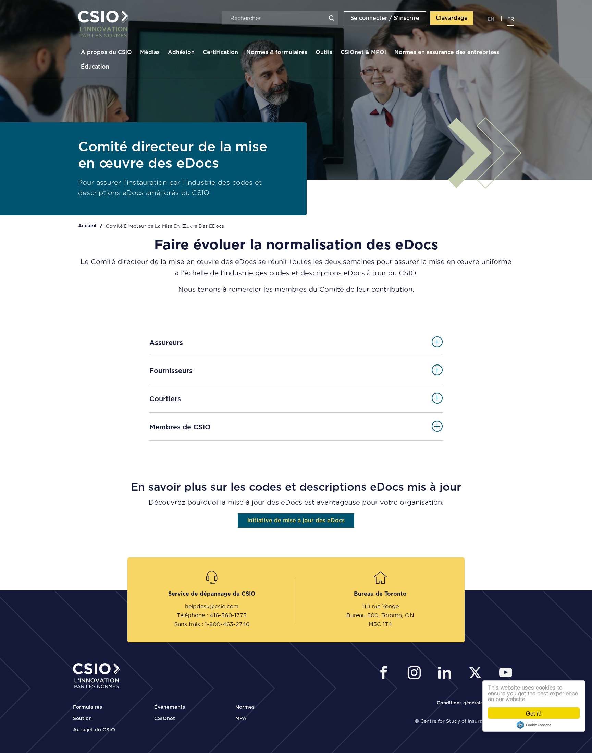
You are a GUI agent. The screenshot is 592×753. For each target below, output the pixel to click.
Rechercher (331, 18)
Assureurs (166, 342)
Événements (169, 707)
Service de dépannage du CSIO (212, 594)
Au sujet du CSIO (94, 730)
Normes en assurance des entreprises (446, 52)
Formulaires (87, 707)
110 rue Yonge (380, 606)
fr (510, 19)
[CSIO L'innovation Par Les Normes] (101, 24)
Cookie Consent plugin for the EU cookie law (534, 725)
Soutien (82, 718)
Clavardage (452, 18)
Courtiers (165, 399)
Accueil (87, 226)
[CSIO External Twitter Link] (477, 674)
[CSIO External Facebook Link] (385, 674)
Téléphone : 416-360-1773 (212, 615)
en (491, 19)
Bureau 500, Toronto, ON (380, 615)
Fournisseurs (171, 371)
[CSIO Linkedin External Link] (446, 674)
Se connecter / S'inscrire (384, 18)
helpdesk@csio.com (211, 606)
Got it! (534, 713)
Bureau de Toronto (380, 594)
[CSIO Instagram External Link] (416, 674)
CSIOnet (164, 718)
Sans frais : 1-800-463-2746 (211, 624)
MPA (240, 718)
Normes (245, 707)
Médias (150, 52)
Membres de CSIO (180, 427)
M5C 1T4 (380, 624)
